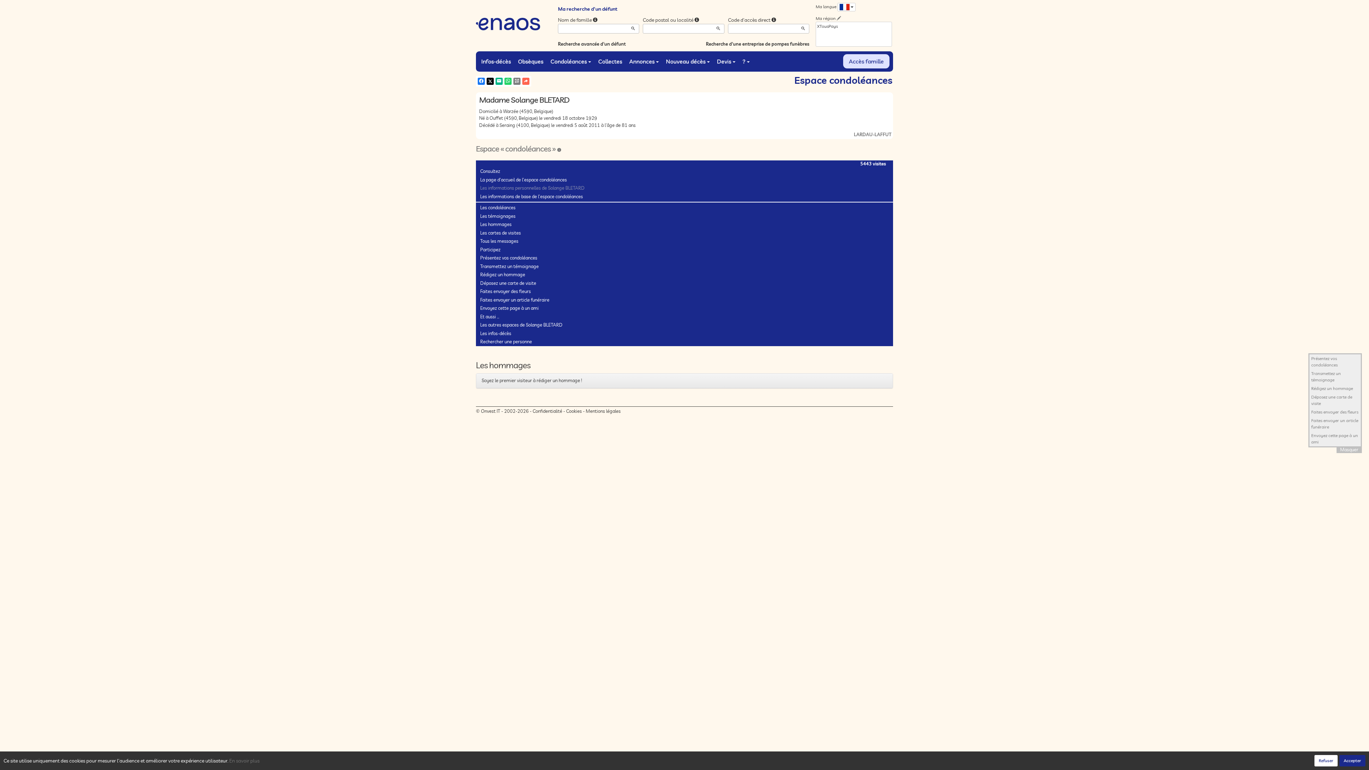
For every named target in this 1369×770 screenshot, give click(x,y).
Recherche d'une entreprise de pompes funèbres (757, 44)
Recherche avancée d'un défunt (592, 44)
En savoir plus (244, 761)
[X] (490, 81)
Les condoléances (498, 207)
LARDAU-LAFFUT (872, 134)
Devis (724, 61)
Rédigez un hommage (502, 274)
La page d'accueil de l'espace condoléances (523, 180)
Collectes (610, 61)
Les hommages (496, 224)
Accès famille (866, 61)
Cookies (574, 411)
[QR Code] (517, 81)
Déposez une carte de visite (508, 283)
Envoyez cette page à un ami (509, 308)
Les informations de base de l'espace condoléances (531, 196)
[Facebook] (481, 81)
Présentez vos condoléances (508, 258)
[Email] (499, 81)
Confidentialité (547, 411)
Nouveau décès (686, 61)
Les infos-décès (495, 333)
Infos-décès (496, 61)
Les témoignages (498, 216)
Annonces (642, 61)
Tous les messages (499, 241)
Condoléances (568, 61)
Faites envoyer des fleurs (505, 291)
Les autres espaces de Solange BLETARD (521, 325)
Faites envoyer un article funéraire (514, 300)
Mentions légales (603, 411)
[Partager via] (525, 81)
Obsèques (530, 61)
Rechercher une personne (506, 341)
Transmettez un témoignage (509, 266)
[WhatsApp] (508, 81)
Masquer (1349, 449)
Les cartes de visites (500, 233)
